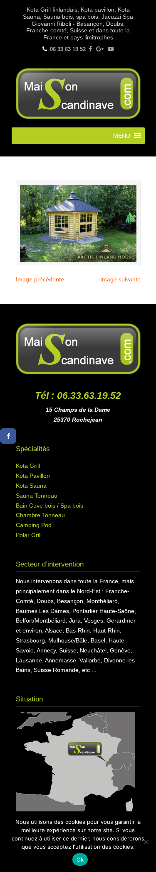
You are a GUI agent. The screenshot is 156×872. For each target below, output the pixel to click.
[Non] (145, 842)
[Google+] (100, 49)
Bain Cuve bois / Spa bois (49, 505)
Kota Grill (28, 465)
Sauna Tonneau (36, 495)
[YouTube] (110, 49)
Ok (80, 859)
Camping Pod (34, 525)
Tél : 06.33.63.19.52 (78, 395)
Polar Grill (29, 535)
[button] (121, 135)
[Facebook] (90, 49)
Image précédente (40, 279)
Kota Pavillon (33, 475)
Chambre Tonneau (40, 515)
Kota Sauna (31, 485)
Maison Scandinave (78, 92)
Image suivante (120, 279)
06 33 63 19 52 (68, 49)
